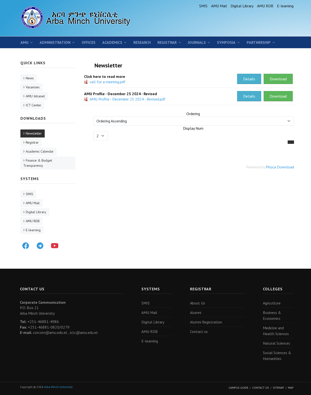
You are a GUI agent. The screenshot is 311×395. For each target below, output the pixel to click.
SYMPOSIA (226, 42)
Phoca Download (280, 167)
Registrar (167, 42)
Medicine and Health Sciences (276, 330)
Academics (112, 42)
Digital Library (242, 5)
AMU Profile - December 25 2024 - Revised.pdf (127, 99)
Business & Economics (272, 315)
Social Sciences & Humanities (277, 355)
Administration (55, 42)
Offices (88, 42)
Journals (197, 42)
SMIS (203, 5)
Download (278, 78)
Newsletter (34, 133)
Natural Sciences (276, 343)
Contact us (199, 331)
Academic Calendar (40, 151)
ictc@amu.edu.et (84, 332)
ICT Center (33, 105)
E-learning (285, 5)
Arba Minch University (58, 387)
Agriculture (272, 303)
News (30, 78)
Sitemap (278, 387)
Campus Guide (238, 387)
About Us (197, 303)
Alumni (195, 312)
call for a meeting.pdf (107, 81)
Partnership (259, 42)
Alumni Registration (206, 322)
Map (291, 387)
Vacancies (33, 87)
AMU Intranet (35, 96)
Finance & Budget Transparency (37, 163)
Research (142, 42)
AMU (24, 42)
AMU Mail (219, 5)
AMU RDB (265, 5)
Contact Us (260, 387)
